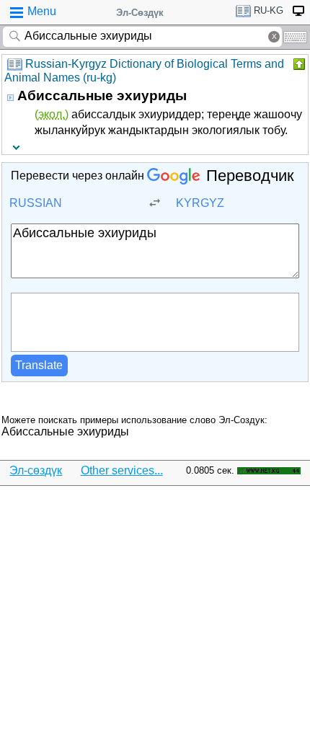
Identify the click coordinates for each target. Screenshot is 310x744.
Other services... (122, 470)
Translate (39, 365)
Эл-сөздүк (35, 470)
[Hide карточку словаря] (298, 64)
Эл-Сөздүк (140, 12)
